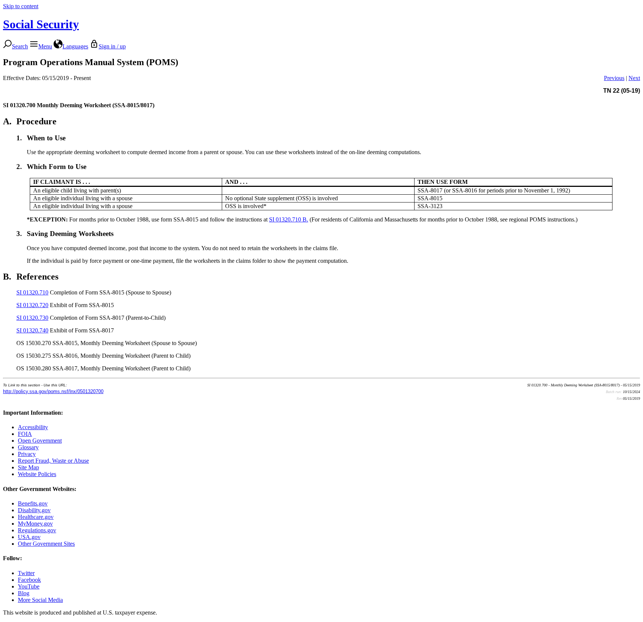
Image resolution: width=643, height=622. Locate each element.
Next (634, 78)
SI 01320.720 (32, 305)
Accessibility (33, 427)
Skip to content (20, 6)
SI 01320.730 (32, 318)
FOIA (25, 434)
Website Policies (37, 474)
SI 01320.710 (32, 292)
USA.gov (29, 537)
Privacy (27, 454)
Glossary (28, 447)
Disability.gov (34, 510)
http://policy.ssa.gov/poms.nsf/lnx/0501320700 (53, 391)
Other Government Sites (46, 543)
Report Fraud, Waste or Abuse (53, 460)
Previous (614, 78)
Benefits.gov (33, 503)
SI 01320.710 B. (288, 219)
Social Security (41, 24)
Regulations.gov (37, 530)
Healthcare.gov (36, 517)
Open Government (40, 440)
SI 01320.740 (32, 330)
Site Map (28, 467)
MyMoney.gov (35, 523)
